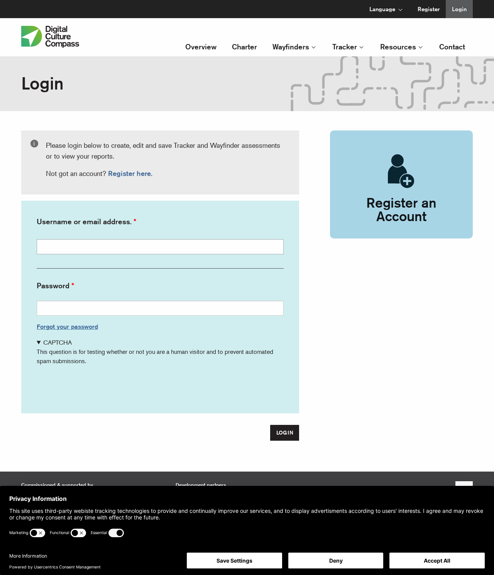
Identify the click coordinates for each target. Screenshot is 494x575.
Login (459, 9)
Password (53, 285)
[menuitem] (383, 9)
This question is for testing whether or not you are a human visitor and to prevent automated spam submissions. (155, 351)
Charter (244, 46)
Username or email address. (84, 221)
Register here (129, 173)
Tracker (344, 46)
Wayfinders (290, 46)
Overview (201, 46)
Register (429, 9)
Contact (452, 46)
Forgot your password (67, 326)
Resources (398, 46)
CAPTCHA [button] (57, 342)
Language (382, 9)
